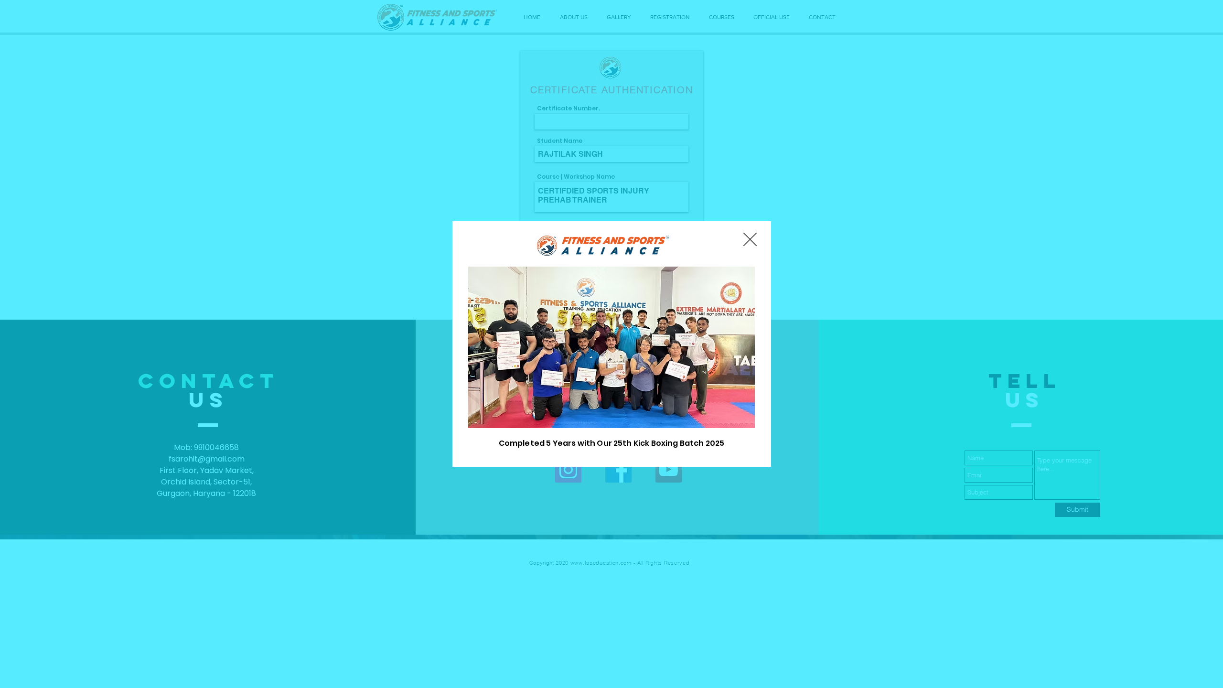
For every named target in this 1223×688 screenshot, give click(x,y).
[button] (750, 239)
